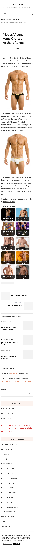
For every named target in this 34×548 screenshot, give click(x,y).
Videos (4, 526)
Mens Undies (17, 4)
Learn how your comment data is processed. (16, 381)
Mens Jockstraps (8, 478)
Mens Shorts (6, 483)
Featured (5, 449)
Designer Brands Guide (10, 408)
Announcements (8, 444)
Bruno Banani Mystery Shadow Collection (9, 328)
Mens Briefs (5, 473)
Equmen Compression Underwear (8, 357)
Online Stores (7, 512)
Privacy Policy (7, 413)
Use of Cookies (7, 418)
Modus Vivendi (8, 283)
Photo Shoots (7, 516)
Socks (3, 521)
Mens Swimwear (7, 492)
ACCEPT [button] (16, 544)
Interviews (5, 464)
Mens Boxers (6, 468)
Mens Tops (5, 502)
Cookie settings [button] (7, 544)
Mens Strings (6, 488)
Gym (3, 459)
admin (17, 48)
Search (3, 390)
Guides (4, 454)
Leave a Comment (17, 53)
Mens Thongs (6, 497)
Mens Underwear (18, 30)
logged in (13, 373)
